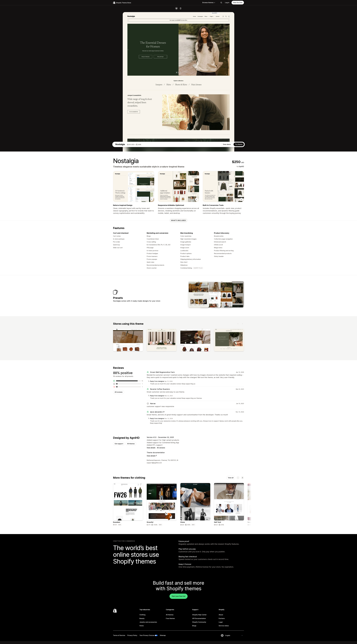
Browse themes (207, 2)
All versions (161, 448)
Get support (119, 444)
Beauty (141, 618)
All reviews (118, 392)
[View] (128, 340)
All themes (131, 444)
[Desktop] (176, 8)
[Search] (221, 2)
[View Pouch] (210, 294)
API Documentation (199, 618)
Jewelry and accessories (148, 622)
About (221, 615)
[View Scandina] (198, 294)
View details (151, 448)
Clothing (142, 615)
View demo (227, 144)
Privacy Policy (132, 635)
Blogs (194, 626)
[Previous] (238, 323)
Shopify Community (199, 622)
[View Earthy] (221, 294)
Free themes (170, 618)
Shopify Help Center (199, 615)
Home (141, 626)
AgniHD (241, 166)
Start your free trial (178, 596)
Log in (227, 2)
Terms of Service (119, 635)
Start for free (237, 2)
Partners (222, 618)
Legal (221, 622)
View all (230, 478)
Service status (224, 626)
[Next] (242, 323)
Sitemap (163, 635)
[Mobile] (180, 8)
